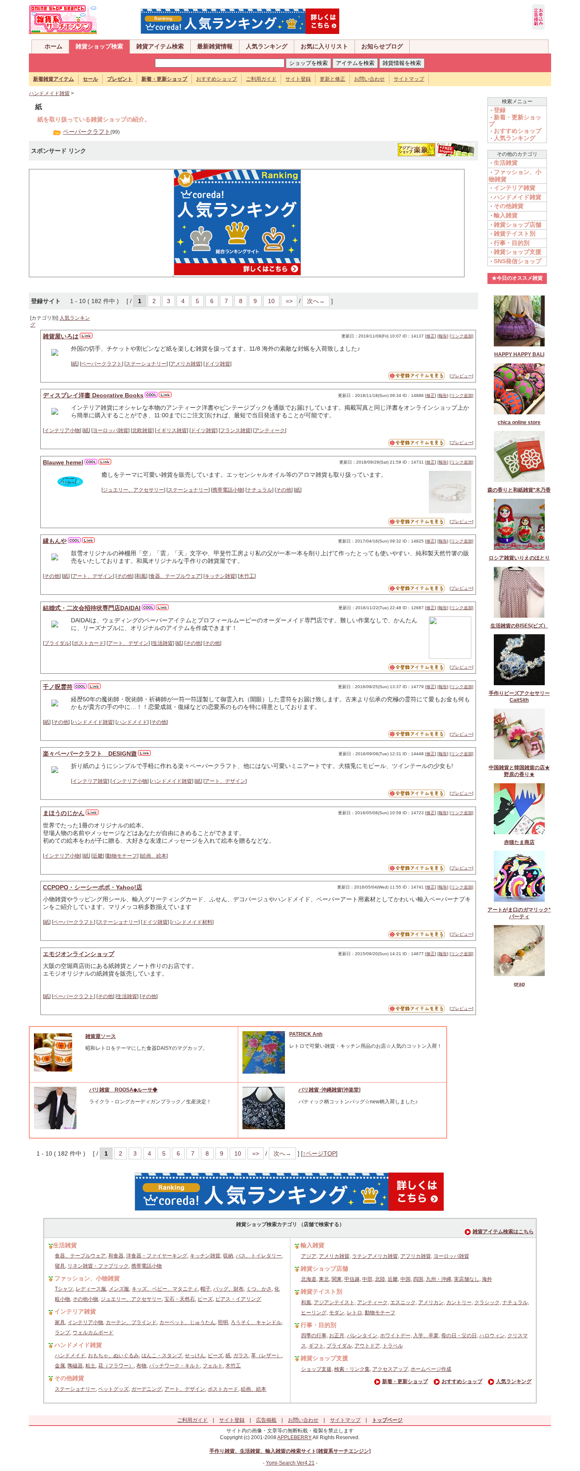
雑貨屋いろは (61, 336)
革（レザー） (266, 1355)
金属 (60, 1366)
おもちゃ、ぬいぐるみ (113, 1355)
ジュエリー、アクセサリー (133, 490)
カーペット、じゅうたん (187, 1322)
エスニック (403, 1302)
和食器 (116, 1256)
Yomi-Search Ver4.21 (290, 1463)
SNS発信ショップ (517, 261)
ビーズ (205, 1299)
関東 (337, 1279)
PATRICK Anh (305, 1034)
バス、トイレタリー (259, 1256)
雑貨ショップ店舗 (517, 224)
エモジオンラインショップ (78, 954)
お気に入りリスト (324, 46)
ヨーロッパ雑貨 (110, 430)
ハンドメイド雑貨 (49, 93)
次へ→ (316, 301)
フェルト (213, 1366)
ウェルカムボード (93, 1333)
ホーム (53, 46)
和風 (141, 576)
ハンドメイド (132, 722)
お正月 (336, 1336)
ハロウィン (492, 1336)
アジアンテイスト (334, 1302)
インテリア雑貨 (90, 781)
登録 (500, 110)
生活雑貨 (162, 643)
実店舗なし (466, 1279)
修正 (430, 336)
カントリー (459, 1302)
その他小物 (85, 1299)
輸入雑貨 (506, 215)
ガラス (240, 1355)
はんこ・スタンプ (161, 1355)
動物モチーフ (122, 856)
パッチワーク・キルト (174, 1366)
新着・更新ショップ (405, 1381)
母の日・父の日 (459, 1336)
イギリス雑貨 (171, 430)
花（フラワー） (116, 1366)
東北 (324, 1279)
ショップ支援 (316, 1369)
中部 (367, 1279)
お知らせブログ (382, 46)
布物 (141, 1366)
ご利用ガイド (261, 79)
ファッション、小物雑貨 (87, 1278)
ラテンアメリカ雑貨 (375, 1256)
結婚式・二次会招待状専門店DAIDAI (92, 608)
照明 (223, 1322)
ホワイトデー (395, 1336)
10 (271, 301)
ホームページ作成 (431, 1369)
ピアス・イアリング (238, 1299)
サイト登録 (298, 79)
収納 (228, 1256)
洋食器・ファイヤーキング (156, 1256)
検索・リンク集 (352, 1369)
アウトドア (367, 1346)
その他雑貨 (509, 206)
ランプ (62, 1333)
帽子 (205, 1289)
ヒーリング (314, 1313)
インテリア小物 (62, 430)
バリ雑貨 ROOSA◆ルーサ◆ (123, 1090)
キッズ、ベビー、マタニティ (165, 1289)
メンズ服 (119, 1289)
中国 (405, 1279)
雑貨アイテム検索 (160, 46)
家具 (60, 1322)
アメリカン (431, 1302)
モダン (336, 1313)
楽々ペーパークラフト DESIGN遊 (90, 753)
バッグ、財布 (228, 1289)
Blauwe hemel (63, 462)
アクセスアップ (390, 1369)
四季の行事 (314, 1336)
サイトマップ (409, 79)
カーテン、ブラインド (131, 1322)
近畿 (98, 856)
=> (289, 301)
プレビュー (461, 376)
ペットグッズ (113, 1389)
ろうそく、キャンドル (256, 1322)
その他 (283, 490)
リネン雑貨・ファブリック (98, 1266)
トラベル (393, 1346)
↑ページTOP (319, 1153)
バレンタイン (362, 1336)
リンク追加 (461, 336)
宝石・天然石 (179, 1299)
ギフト (316, 1346)
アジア (308, 1256)
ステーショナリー (146, 364)
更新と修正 (332, 79)
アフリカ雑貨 (415, 1256)
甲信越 (352, 1279)
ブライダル (57, 643)
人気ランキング (266, 46)
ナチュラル (259, 490)
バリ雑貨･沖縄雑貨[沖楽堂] (329, 1090)
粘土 (90, 1366)
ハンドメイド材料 (192, 922)
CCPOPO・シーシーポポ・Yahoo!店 (92, 887)
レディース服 (91, 1289)
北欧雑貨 (142, 430)
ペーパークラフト (86, 131)
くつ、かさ (259, 1289)
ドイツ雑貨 (217, 364)
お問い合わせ (369, 79)
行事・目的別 (511, 242)
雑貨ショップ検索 (99, 46)
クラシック (487, 1302)
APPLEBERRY (294, 1437)
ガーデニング (146, 1389)
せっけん (195, 1355)
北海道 (308, 1279)
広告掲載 (266, 1420)
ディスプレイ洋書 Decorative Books (93, 395)
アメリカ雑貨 (185, 364)
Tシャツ (64, 1289)
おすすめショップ (216, 79)
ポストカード (88, 643)
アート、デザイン (92, 576)
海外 (487, 1279)
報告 (443, 336)
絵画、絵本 (153, 856)
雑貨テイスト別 (514, 233)
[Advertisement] (97, 222)
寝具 (60, 1266)
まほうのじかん (63, 813)
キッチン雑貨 (220, 576)
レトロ (354, 1313)
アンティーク (269, 430)
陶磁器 (75, 1366)
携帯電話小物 (227, 490)
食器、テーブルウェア (175, 576)
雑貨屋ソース (100, 1036)
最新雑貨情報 (215, 46)
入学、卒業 (426, 1336)
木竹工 (246, 576)
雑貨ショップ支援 (517, 251)
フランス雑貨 (235, 430)
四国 (418, 1279)
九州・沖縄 (438, 1279)
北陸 (380, 1279)
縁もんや (55, 540)
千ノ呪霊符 (58, 686)
